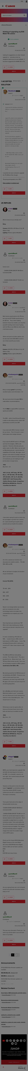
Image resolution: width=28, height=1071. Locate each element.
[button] (25, 2)
